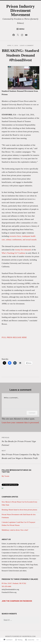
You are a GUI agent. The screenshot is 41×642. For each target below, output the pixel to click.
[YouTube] (27, 35)
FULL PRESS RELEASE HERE (14, 337)
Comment (32, 413)
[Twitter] (18, 35)
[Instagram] (22, 35)
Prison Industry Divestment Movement (20, 10)
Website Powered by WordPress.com (20, 636)
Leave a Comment (27, 45)
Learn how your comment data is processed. (20, 422)
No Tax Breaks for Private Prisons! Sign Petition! (19, 441)
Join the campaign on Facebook (17, 601)
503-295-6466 (6, 586)
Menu (21, 29)
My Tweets (5, 476)
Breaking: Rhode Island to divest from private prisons (19, 510)
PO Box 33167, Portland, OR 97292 (14, 583)
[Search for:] (20, 620)
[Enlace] (2, 488)
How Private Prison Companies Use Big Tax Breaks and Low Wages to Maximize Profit (20, 454)
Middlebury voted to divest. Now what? (15, 530)
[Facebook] (14, 35)
